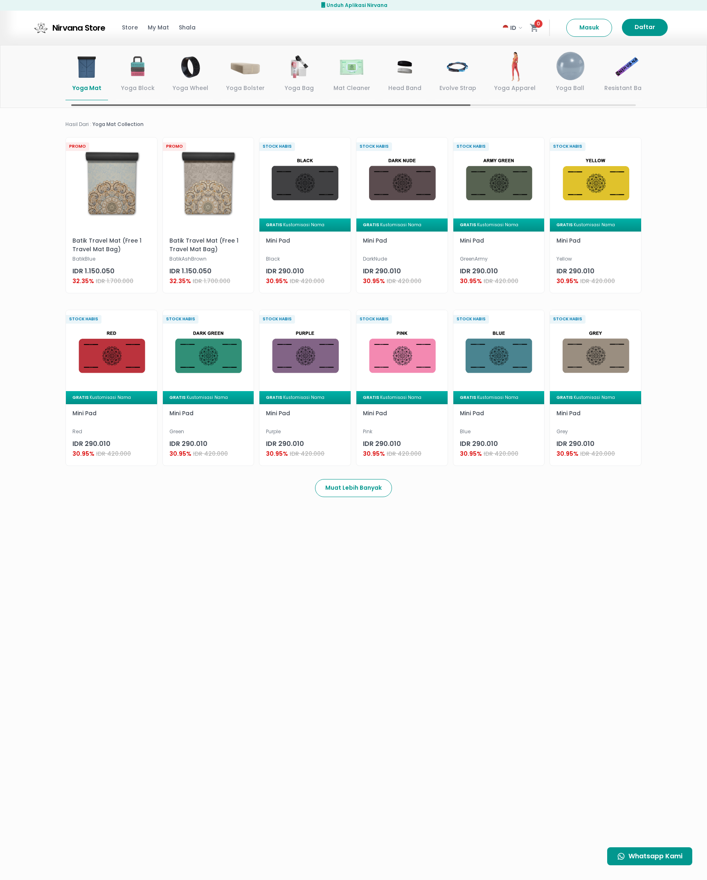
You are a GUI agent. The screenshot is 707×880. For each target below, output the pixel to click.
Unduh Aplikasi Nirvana (356, 5)
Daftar (645, 27)
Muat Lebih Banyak (353, 488)
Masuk (589, 27)
